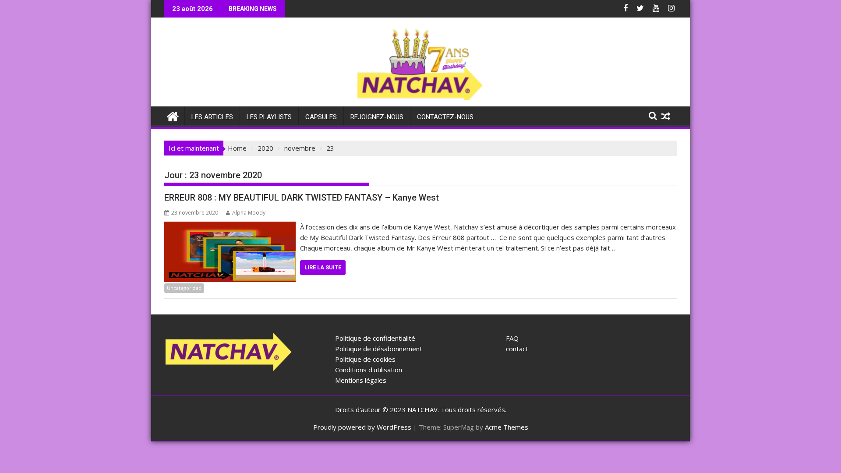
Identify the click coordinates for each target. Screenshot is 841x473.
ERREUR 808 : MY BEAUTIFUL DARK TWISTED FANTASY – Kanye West (301, 197)
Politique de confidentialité (375, 338)
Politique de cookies (365, 359)
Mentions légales (360, 380)
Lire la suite (322, 267)
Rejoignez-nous (376, 117)
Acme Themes (506, 427)
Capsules (321, 117)
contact (517, 348)
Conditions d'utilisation (368, 369)
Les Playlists (269, 117)
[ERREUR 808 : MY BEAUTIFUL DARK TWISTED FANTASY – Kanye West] (230, 226)
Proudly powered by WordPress (362, 427)
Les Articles (212, 117)
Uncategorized (184, 288)
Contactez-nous (445, 117)
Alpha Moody (248, 212)
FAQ (512, 338)
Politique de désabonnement (378, 348)
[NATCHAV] (172, 115)
